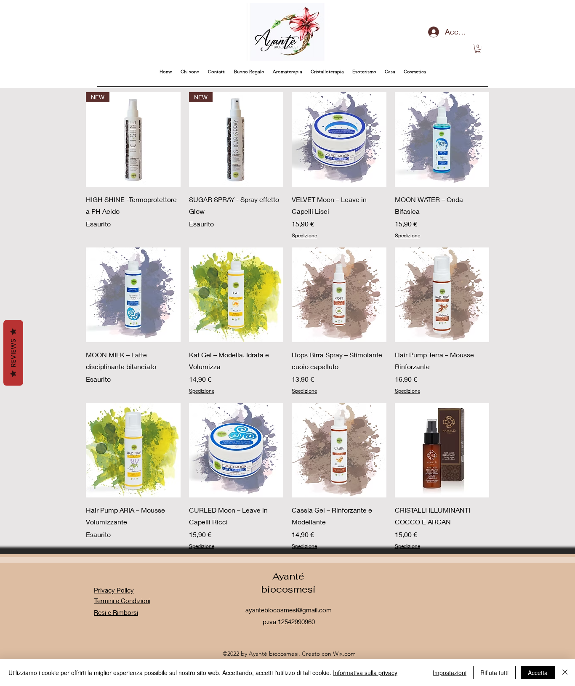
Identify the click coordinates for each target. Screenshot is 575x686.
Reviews (13, 353)
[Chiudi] (565, 672)
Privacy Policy (114, 590)
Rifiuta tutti (494, 672)
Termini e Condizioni (122, 600)
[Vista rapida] (339, 139)
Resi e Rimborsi (116, 612)
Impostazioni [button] (449, 672)
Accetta (538, 672)
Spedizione (304, 235)
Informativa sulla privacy (365, 672)
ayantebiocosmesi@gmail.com (288, 610)
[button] (478, 49)
